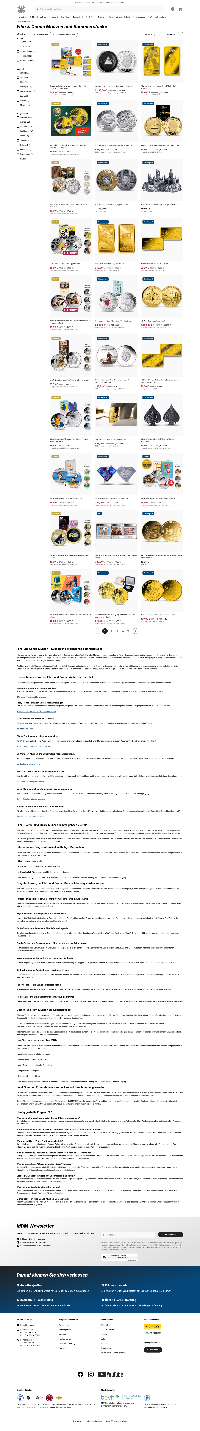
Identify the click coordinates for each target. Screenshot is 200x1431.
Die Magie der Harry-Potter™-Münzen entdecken (36, 711)
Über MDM (87, 2)
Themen (101, 17)
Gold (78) (24, 77)
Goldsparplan (120, 2)
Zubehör (127, 17)
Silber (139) (25, 73)
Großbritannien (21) (28, 126)
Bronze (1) (24, 96)
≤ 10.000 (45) (25, 47)
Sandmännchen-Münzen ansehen (31, 799)
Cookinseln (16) (26, 131)
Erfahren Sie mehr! (63, 1407)
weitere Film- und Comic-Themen (30, 817)
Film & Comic (90, 17)
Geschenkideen (139, 17)
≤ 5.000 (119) (25, 42)
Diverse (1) (24, 100)
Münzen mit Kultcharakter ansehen (31, 697)
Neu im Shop (41, 17)
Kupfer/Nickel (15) (27, 91)
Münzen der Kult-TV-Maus (27, 729)
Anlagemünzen (160, 17)
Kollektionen (22, 17)
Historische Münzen (114, 17)
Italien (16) (24, 136)
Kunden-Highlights (107, 2)
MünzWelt (78, 2)
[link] (21, 9)
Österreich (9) (25, 145)
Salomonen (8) (26, 150)
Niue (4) (23, 159)
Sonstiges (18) (26, 87)
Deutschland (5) (26, 154)
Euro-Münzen (65, 17)
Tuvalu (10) (25, 140)
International (78, 17)
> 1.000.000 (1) (26, 56)
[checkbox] (17, 42)
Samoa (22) (25, 122)
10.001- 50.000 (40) (28, 51)
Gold (32, 17)
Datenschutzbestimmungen (148, 1247)
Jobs (98, 2)
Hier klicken (122, 1258)
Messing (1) (25, 105)
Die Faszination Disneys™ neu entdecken (33, 746)
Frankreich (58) (26, 117)
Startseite (20, 21)
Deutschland (53, 17)
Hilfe (93, 2)
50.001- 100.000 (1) (28, 61)
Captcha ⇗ (132, 1260)
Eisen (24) (24, 82)
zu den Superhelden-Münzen (28, 764)
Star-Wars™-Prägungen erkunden (30, 781)
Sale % (150, 17)
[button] (37, 9)
